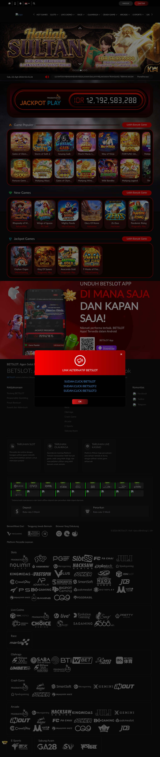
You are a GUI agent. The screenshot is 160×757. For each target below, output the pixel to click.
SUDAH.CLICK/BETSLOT (80, 381)
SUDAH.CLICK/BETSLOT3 (80, 391)
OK (80, 402)
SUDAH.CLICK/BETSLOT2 (80, 386)
